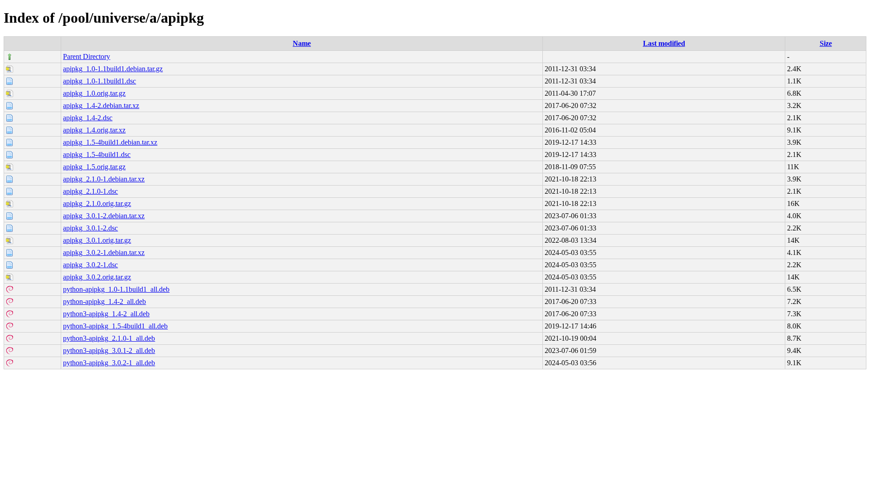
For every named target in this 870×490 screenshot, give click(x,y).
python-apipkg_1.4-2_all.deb (104, 301)
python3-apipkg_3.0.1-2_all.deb (109, 350)
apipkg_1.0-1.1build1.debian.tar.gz (113, 69)
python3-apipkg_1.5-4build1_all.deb (115, 326)
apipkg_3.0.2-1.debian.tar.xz (104, 252)
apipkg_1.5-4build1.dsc (96, 154)
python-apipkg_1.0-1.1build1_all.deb (116, 289)
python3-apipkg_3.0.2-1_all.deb (109, 363)
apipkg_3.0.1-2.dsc (90, 228)
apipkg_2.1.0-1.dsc (90, 191)
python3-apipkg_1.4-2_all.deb (106, 314)
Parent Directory (86, 56)
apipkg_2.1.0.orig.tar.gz (97, 203)
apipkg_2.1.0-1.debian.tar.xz (104, 179)
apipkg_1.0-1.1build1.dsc (99, 81)
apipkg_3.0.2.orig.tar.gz (97, 277)
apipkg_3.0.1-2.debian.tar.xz (104, 216)
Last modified (664, 43)
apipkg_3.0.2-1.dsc (90, 265)
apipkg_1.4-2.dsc (87, 118)
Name (302, 43)
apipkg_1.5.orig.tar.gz (94, 167)
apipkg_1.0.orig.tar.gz (94, 93)
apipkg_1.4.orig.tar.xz (94, 130)
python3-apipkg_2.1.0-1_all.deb (109, 338)
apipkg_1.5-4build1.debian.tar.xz (110, 142)
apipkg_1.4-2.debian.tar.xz (101, 105)
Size (826, 43)
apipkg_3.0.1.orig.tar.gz (97, 240)
